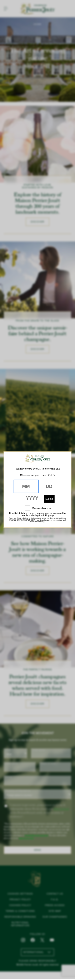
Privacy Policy (22, 518)
